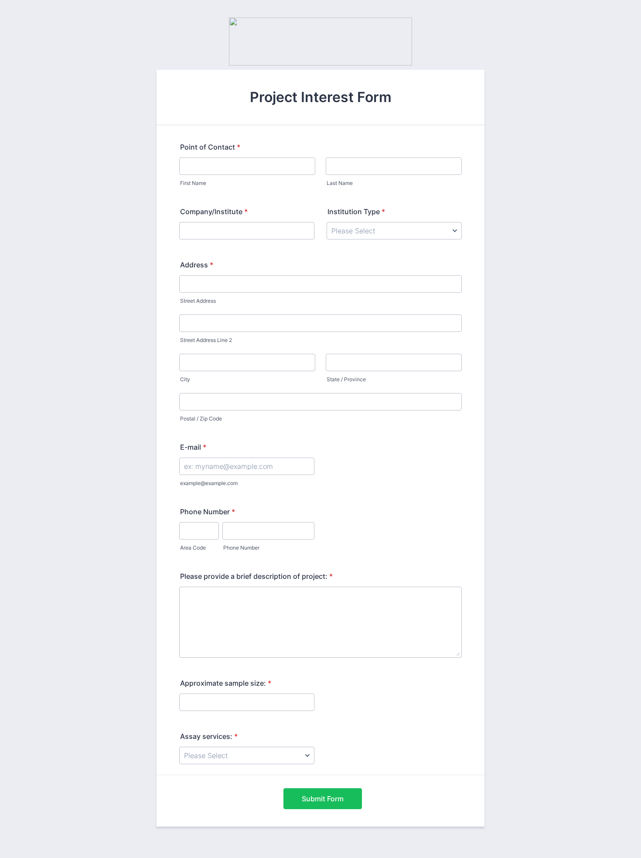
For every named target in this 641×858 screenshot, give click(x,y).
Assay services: (209, 736)
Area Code (193, 547)
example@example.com (209, 483)
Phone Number (207, 511)
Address (196, 264)
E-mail (193, 447)
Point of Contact (210, 147)
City (185, 379)
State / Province (346, 379)
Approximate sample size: (225, 683)
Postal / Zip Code (201, 418)
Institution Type (356, 211)
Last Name (340, 183)
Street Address (198, 300)
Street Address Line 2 (206, 340)
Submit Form (323, 798)
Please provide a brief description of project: (256, 576)
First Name (193, 183)
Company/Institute (214, 211)
